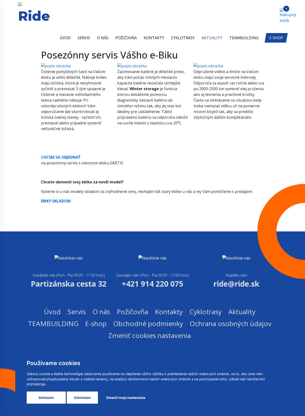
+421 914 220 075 (152, 284)
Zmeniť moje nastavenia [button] (125, 398)
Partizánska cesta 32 (69, 284)
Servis (84, 37)
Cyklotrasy (183, 37)
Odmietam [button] (82, 398)
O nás (102, 37)
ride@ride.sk (236, 284)
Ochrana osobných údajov (230, 323)
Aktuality (212, 37)
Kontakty (154, 37)
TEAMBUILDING (244, 37)
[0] (283, 15)
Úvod (65, 37)
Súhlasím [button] (46, 398)
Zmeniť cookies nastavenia (149, 335)
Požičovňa (126, 37)
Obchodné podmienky (148, 323)
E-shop (276, 37)
